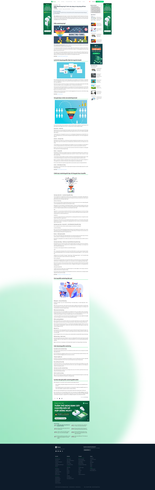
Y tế (67, 474)
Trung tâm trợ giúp (81, 467)
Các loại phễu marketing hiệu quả (96, 10)
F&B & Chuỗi (68, 467)
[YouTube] (60, 451)
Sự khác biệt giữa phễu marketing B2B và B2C (96, 12)
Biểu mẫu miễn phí (80, 463)
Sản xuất (68, 470)
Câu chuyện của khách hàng (82, 464)
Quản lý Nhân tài (57, 477)
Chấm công (56, 460)
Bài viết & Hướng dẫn (81, 459)
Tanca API (79, 470)
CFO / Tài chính (69, 463)
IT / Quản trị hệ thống (70, 464)
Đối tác (91, 460)
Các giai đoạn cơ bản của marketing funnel (96, 8)
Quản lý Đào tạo (57, 481)
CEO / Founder (69, 459)
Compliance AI (57, 470)
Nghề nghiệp (92, 462)
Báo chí (91, 463)
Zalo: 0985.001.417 (93, 470)
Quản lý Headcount (57, 478)
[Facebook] (58, 451)
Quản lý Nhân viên (57, 459)
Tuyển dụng (62, 1)
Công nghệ (68, 475)
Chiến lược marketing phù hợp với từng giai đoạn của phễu (96, 9)
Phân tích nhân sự (57, 474)
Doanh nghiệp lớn (69, 477)
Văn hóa (84, 1)
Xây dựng (68, 471)
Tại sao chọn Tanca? (93, 459)
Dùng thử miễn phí (99, 1)
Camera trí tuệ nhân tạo (81, 474)
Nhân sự (75, 1)
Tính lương (56, 463)
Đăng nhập (93, 1)
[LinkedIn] (56, 451)
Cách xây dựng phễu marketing (96, 11)
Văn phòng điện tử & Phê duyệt (59, 464)
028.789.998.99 (93, 469)
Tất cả (59, 1)
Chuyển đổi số (79, 1)
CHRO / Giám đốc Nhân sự (70, 460)
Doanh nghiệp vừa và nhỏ (70, 478)
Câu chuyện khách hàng (69, 1)
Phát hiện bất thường (58, 471)
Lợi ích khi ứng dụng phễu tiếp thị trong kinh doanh (96, 7)
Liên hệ (91, 466)
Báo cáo (79, 471)
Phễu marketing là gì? (94, 6)
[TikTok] (62, 451)
